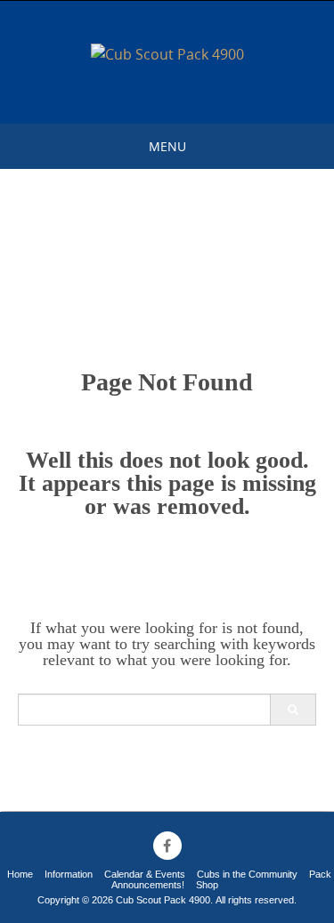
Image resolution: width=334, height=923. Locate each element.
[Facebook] (167, 845)
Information (69, 874)
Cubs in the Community (247, 874)
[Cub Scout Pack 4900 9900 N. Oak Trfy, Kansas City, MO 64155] (167, 55)
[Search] (292, 710)
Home (20, 874)
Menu (167, 146)
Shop (207, 884)
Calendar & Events (144, 874)
